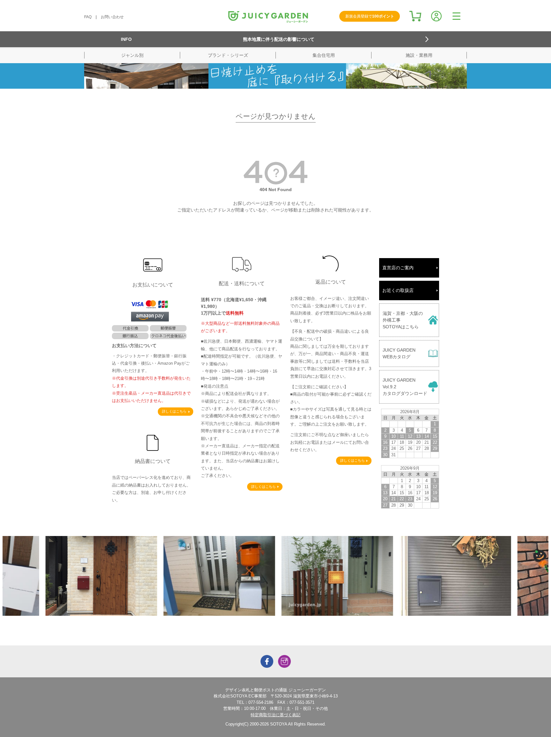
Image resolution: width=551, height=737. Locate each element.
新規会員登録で (369, 16)
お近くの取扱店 (398, 290)
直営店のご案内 (398, 267)
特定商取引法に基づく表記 (275, 714)
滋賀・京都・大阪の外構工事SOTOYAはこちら (403, 320)
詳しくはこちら (174, 411)
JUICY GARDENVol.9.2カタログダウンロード (405, 386)
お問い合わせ (112, 17)
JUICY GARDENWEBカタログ (399, 353)
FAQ (88, 17)
